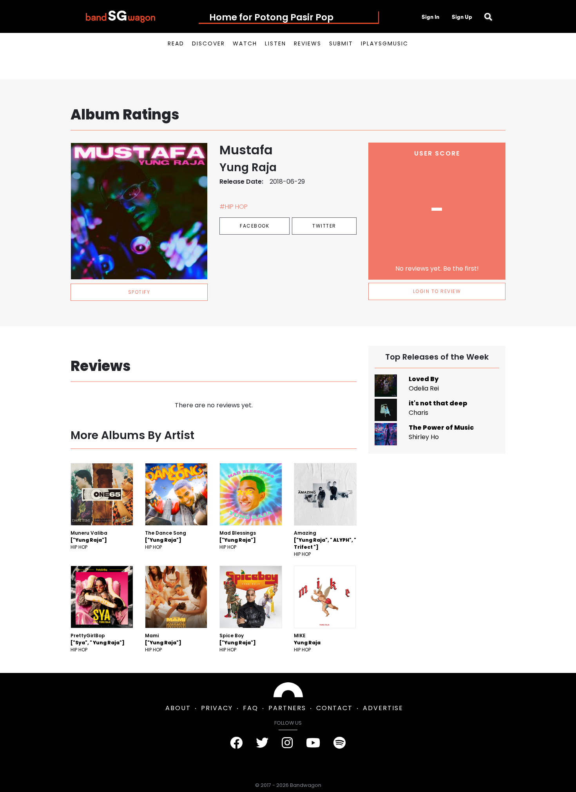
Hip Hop (79, 547)
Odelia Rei (424, 388)
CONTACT (334, 707)
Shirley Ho (424, 436)
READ (176, 43)
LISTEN (275, 43)
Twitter (324, 225)
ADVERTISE (383, 707)
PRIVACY (217, 707)
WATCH (245, 43)
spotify (139, 292)
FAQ (250, 707)
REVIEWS (307, 43)
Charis (418, 412)
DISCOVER (208, 43)
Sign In (430, 16)
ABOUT (178, 707)
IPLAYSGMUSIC (384, 43)
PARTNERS (287, 707)
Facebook (254, 225)
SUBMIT (341, 43)
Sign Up (462, 16)
